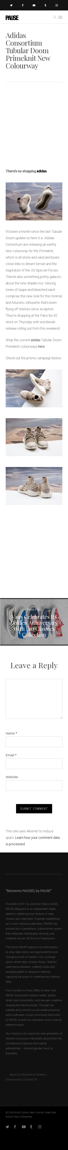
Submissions (14, 1079)
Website (12, 777)
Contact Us (30, 1079)
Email (11, 755)
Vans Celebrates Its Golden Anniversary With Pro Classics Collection (34, 622)
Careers (40, 1074)
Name (11, 733)
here (41, 346)
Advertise (28, 1074)
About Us (13, 1074)
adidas (42, 171)
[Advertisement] (34, 126)
